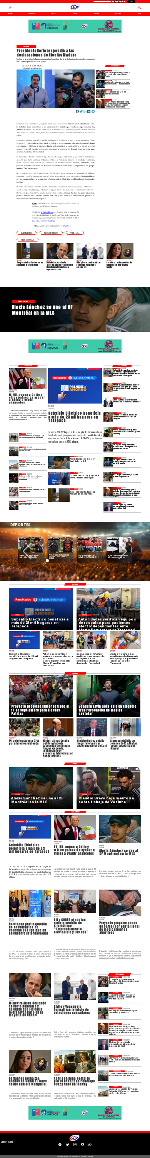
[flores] (108, 417)
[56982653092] (90, 1145)
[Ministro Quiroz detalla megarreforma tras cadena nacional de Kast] (108, 506)
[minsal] (13, 437)
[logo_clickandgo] (75, 10)
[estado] (13, 478)
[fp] (100, 74)
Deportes (24, 538)
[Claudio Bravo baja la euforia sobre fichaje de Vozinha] (13, 505)
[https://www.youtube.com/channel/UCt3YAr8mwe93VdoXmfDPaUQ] (83, 1145)
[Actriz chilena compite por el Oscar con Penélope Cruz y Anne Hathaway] (108, 432)
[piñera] (13, 464)
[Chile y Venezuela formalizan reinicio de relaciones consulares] (108, 402)
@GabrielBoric (47, 212)
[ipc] (100, 93)
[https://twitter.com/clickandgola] (68, 1145)
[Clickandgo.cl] (10, 9)
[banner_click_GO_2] (75, 33)
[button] (27, 233)
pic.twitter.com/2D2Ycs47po (43, 221)
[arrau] (108, 387)
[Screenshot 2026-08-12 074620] (108, 372)
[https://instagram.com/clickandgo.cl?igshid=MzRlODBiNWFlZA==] (75, 1145)
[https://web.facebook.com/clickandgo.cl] (60, 1145)
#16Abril (75, 218)
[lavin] (100, 84)
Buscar (131, 1)
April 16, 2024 (64, 226)
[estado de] (100, 103)
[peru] (13, 451)
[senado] (13, 491)
